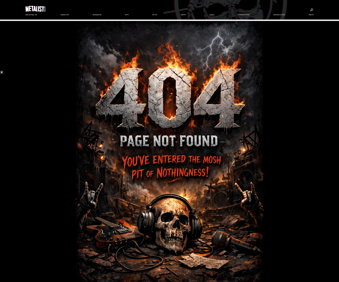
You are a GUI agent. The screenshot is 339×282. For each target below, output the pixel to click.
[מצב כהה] (2, 72)
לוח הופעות (65, 14)
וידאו (127, 14)
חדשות (311, 14)
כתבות (212, 14)
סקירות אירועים (244, 14)
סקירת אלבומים (279, 14)
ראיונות (183, 14)
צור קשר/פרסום (31, 14)
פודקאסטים (97, 14)
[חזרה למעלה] (334, 278)
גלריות (154, 14)
